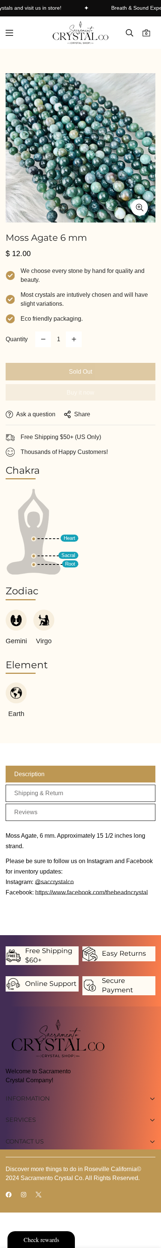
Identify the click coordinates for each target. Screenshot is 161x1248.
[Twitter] (39, 1195)
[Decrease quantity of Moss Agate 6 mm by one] (43, 339)
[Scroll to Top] (147, 1208)
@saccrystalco (54, 882)
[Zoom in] (139, 207)
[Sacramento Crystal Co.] (80, 32)
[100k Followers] (24, 1195)
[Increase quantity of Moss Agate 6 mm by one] (74, 339)
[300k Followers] (9, 1195)
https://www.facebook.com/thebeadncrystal (91, 892)
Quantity (17, 339)
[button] (146, 33)
